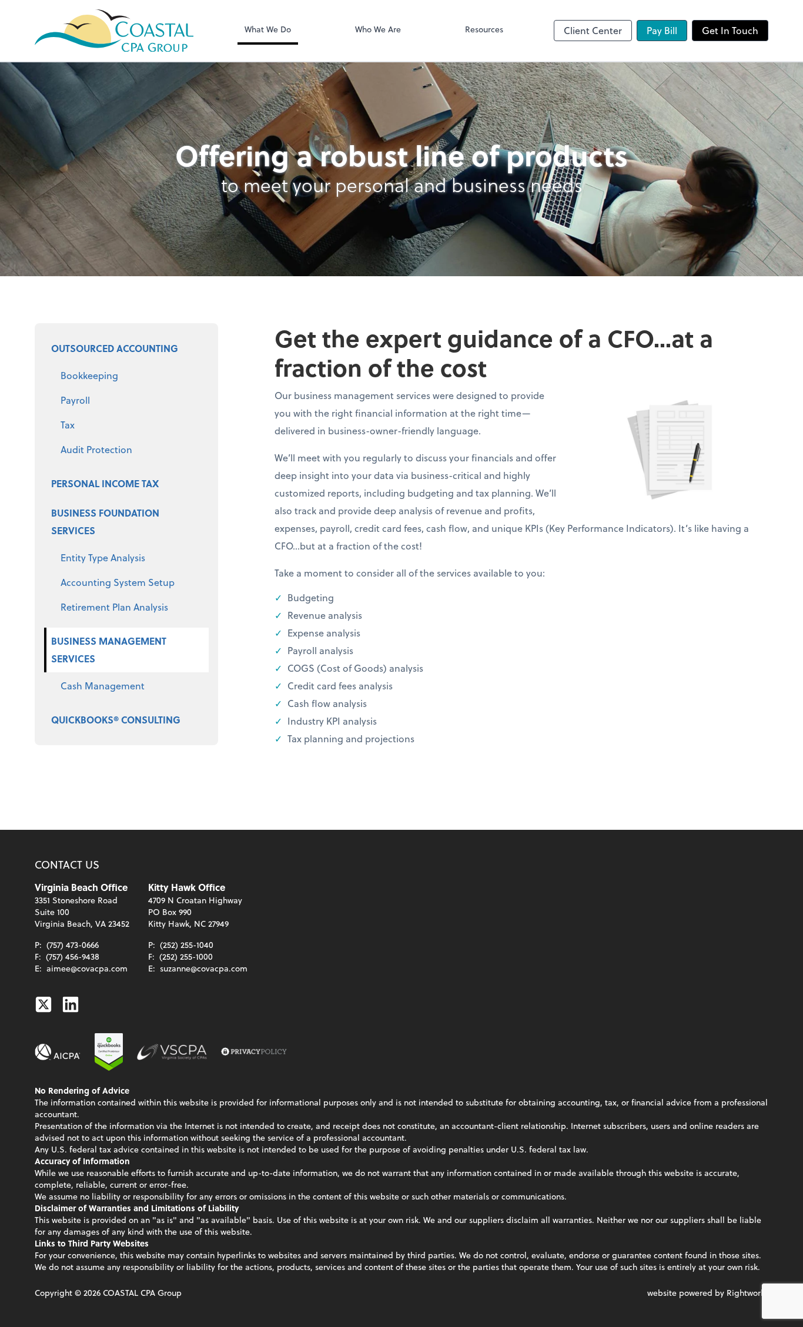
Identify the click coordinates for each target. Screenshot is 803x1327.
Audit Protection (96, 449)
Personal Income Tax (105, 483)
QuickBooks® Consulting (115, 719)
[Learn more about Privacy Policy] (254, 1052)
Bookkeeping (89, 375)
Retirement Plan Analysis (114, 607)
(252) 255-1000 (186, 956)
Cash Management (103, 685)
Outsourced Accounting (114, 348)
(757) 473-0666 (72, 945)
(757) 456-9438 (72, 956)
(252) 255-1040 (186, 945)
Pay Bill (662, 30)
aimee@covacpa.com (87, 968)
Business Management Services (108, 649)
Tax (68, 424)
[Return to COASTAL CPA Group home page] (114, 30)
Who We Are (378, 29)
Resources (484, 29)
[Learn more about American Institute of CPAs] (58, 1052)
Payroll (75, 400)
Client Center (593, 30)
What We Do (268, 29)
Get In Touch (730, 30)
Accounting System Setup (118, 582)
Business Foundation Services (105, 521)
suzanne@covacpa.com (203, 968)
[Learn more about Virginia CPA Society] (172, 1052)
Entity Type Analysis (103, 557)
